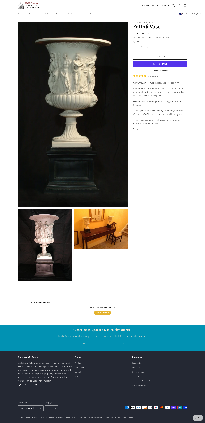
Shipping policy (110, 417)
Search (78, 376)
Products (78, 363)
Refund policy (71, 417)
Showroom (136, 376)
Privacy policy (83, 417)
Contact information (125, 417)
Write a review (102, 313)
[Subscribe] (123, 344)
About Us (136, 367)
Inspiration (79, 367)
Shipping (148, 37)
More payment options (160, 70)
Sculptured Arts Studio (32, 417)
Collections (79, 372)
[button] (32, 14)
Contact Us (136, 363)
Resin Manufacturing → (141, 385)
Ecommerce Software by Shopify (51, 417)
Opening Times (138, 372)
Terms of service (96, 417)
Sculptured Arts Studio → (143, 381)
